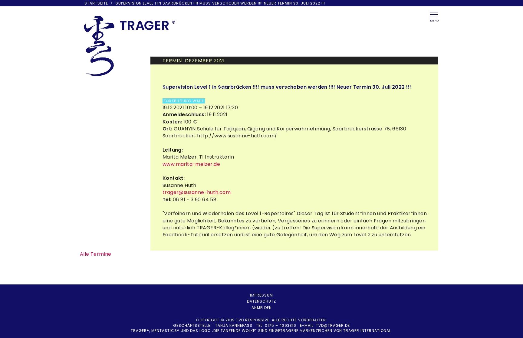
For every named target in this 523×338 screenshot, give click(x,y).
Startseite (96, 3)
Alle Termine (95, 254)
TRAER (144, 25)
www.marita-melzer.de (191, 164)
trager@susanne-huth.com (197, 192)
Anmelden (262, 307)
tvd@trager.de (333, 325)
